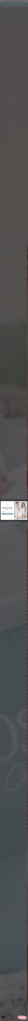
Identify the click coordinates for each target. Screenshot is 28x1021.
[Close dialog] (26, 501)
